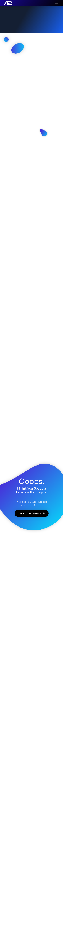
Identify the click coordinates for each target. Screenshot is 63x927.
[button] (56, 3)
